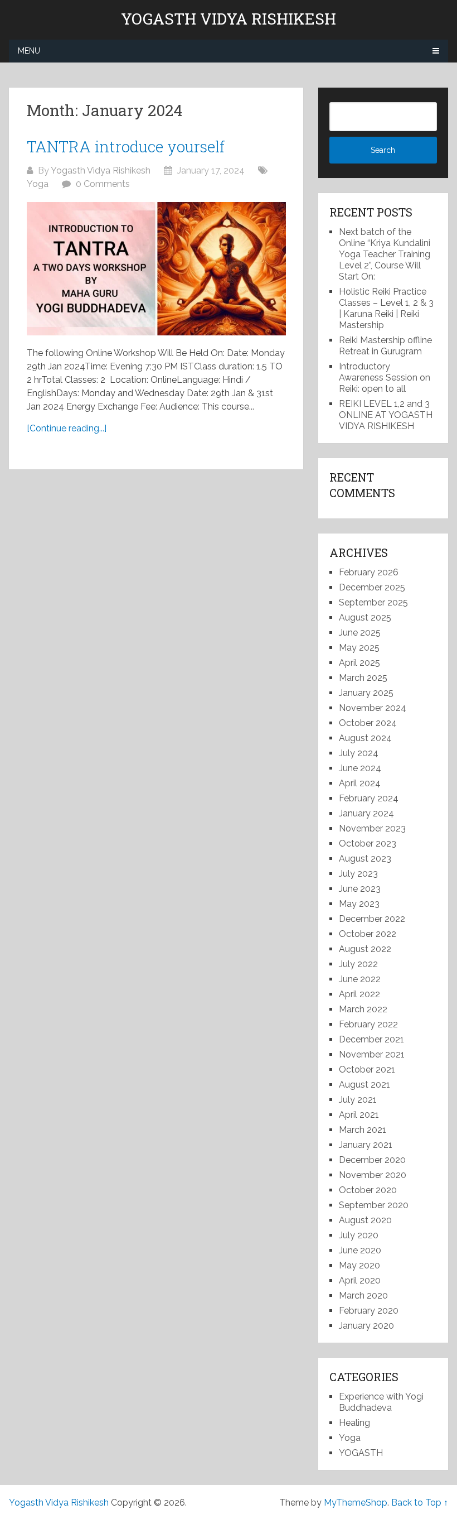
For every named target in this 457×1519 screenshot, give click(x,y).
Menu (29, 50)
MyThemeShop (355, 1502)
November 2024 (372, 708)
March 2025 (363, 677)
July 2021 (358, 1099)
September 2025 (373, 602)
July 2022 (358, 964)
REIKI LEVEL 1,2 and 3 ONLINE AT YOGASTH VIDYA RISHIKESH (385, 414)
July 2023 (358, 873)
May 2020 (359, 1265)
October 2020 (368, 1190)
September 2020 (374, 1205)
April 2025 (359, 662)
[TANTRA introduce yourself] (156, 268)
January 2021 (365, 1145)
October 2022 (367, 934)
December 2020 (372, 1160)
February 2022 (368, 1024)
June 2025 (360, 632)
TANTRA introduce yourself (126, 146)
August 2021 (364, 1084)
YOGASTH (361, 1453)
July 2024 (358, 753)
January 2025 (366, 693)
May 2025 (359, 647)
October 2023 (367, 843)
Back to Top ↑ (419, 1502)
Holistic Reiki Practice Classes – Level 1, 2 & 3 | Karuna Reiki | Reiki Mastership (386, 308)
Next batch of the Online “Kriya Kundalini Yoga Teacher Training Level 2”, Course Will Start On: (384, 254)
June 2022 (360, 979)
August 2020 (365, 1220)
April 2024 (360, 783)
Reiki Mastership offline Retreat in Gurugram (385, 346)
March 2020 (363, 1295)
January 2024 (366, 813)
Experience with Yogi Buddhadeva (381, 1402)
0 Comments (103, 184)
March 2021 (362, 1129)
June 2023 (360, 888)
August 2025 (365, 617)
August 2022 (365, 949)
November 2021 (372, 1054)
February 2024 (368, 798)
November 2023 (372, 828)
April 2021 (359, 1114)
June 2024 (360, 768)
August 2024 (365, 738)
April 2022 (359, 994)
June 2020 (360, 1250)
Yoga (37, 184)
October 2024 (368, 723)
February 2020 (368, 1310)
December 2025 (372, 587)
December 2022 (372, 919)
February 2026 (368, 572)
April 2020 (360, 1280)
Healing (354, 1422)
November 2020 (372, 1175)
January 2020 (366, 1325)
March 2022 (363, 1009)
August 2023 (365, 858)
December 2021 (371, 1039)
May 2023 (359, 903)
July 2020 (358, 1235)
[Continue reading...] (66, 428)
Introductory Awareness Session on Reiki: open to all (384, 377)
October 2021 (367, 1069)
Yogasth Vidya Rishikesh (228, 19)
